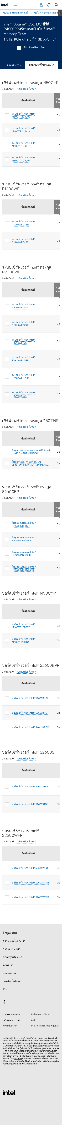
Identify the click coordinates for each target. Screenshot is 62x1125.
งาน (5, 989)
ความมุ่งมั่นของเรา (14, 941)
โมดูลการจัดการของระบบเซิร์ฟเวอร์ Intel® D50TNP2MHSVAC (31, 452)
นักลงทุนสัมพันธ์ (12, 957)
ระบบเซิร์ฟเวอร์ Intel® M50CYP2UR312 (23, 130)
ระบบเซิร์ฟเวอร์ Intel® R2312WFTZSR (23, 341)
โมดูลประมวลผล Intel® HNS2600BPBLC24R (24, 568)
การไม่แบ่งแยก (11, 949)
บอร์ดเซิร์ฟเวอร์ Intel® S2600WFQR (30, 867)
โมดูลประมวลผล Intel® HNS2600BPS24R (24, 539)
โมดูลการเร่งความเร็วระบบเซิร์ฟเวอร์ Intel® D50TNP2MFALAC (30, 463)
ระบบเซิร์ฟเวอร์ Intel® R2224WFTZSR (23, 324)
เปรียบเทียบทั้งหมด (26, 89)
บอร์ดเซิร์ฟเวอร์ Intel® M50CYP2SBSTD (23, 626)
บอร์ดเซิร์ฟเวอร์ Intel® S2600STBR (30, 786)
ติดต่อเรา (8, 965)
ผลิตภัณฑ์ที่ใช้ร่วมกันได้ (41, 65)
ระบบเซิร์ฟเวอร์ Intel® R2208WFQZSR (23, 376)
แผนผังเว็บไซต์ (11, 981)
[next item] (60, 13)
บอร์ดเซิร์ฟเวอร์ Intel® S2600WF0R (30, 897)
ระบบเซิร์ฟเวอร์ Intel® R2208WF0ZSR (23, 394)
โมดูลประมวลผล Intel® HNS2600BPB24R (24, 524)
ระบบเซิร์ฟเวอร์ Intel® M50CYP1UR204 (23, 159)
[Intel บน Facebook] (4, 1003)
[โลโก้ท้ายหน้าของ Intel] (9, 1092)
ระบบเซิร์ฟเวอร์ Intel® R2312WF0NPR (23, 359)
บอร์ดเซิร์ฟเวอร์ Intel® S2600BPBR (30, 698)
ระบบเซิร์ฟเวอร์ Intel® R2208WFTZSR (23, 306)
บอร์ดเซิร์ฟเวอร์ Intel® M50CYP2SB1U (23, 640)
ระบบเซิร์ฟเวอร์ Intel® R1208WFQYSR (23, 223)
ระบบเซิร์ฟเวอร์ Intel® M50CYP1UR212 (23, 144)
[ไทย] (48, 5)
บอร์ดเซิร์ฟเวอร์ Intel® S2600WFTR (30, 882)
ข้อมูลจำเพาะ (14, 65)
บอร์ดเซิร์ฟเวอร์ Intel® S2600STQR (30, 804)
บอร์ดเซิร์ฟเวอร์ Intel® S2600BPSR (30, 712)
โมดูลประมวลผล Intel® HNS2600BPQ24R (24, 554)
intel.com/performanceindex (46, 1048)
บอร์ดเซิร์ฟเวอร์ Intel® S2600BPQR (30, 727)
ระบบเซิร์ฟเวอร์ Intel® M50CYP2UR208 (23, 115)
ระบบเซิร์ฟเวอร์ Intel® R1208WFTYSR (23, 241)
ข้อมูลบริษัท (10, 933)
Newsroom (9, 973)
